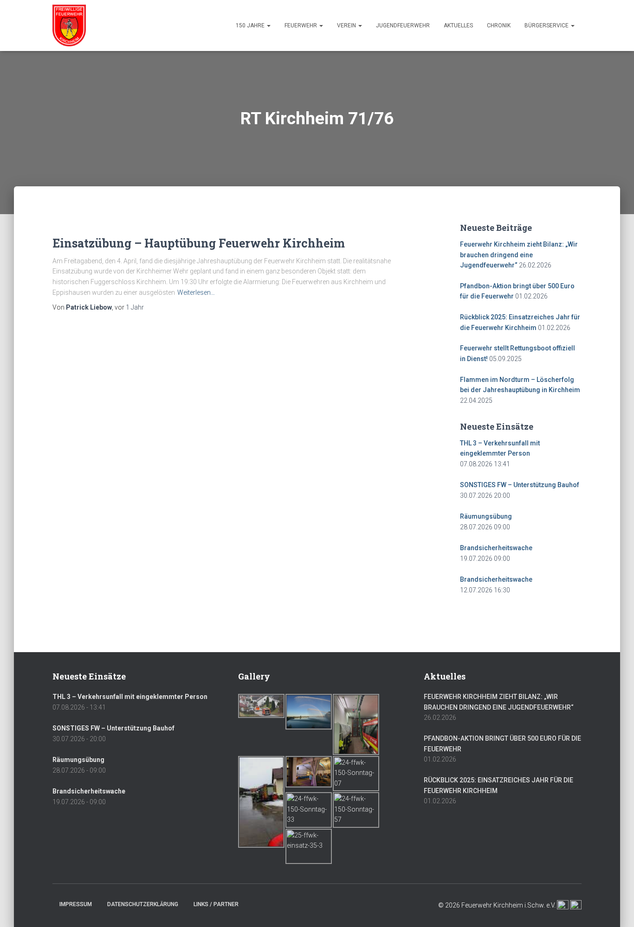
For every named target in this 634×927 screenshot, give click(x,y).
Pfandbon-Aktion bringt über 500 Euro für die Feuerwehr (502, 744)
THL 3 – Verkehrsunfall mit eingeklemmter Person (129, 696)
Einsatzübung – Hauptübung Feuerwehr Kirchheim (198, 243)
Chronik (499, 25)
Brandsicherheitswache (496, 548)
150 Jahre (251, 25)
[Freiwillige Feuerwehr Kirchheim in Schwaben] (69, 25)
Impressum (75, 904)
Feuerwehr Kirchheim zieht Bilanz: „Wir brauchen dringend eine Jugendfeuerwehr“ (519, 255)
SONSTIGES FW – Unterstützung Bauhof (519, 485)
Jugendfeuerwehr (403, 25)
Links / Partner (216, 904)
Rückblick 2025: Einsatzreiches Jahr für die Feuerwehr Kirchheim (498, 785)
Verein (347, 25)
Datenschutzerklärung (142, 904)
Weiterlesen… (196, 292)
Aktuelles (458, 25)
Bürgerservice (547, 25)
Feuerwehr (301, 25)
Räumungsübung (486, 516)
